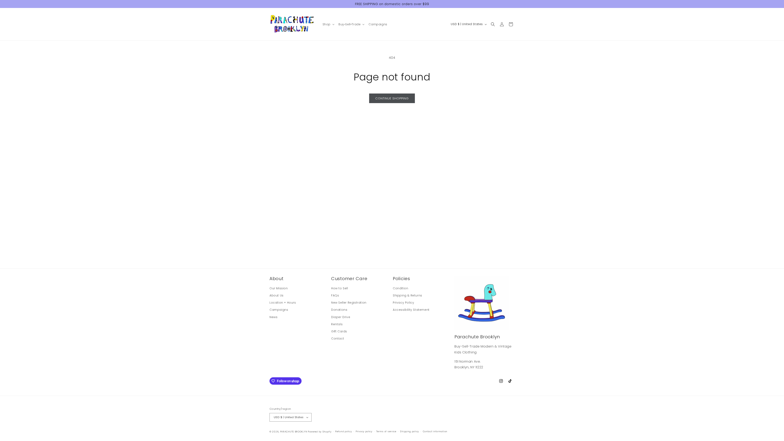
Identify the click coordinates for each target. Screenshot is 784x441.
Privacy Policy (403, 303)
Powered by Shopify (320, 431)
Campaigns (279, 310)
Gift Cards (339, 331)
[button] (328, 24)
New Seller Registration (348, 303)
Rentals (337, 324)
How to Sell (339, 288)
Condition (400, 288)
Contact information (435, 431)
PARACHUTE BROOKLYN (293, 431)
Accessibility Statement (411, 310)
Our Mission (279, 288)
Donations (339, 310)
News (273, 317)
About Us (277, 295)
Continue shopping (392, 98)
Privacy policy (364, 431)
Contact (337, 338)
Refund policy (343, 431)
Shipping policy (409, 431)
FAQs (335, 295)
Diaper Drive (340, 317)
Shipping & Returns (407, 295)
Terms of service (386, 431)
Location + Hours (283, 303)
